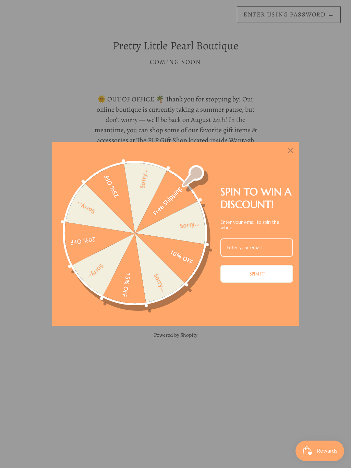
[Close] (290, 150)
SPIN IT (257, 274)
